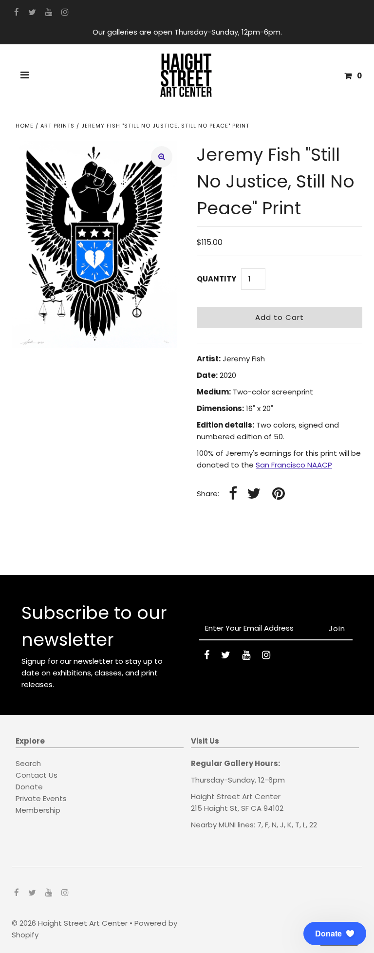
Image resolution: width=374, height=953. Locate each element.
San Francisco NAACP (294, 465)
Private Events (41, 798)
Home (25, 126)
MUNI (227, 825)
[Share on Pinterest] (278, 494)
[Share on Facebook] (233, 494)
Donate (29, 787)
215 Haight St (214, 808)
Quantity (216, 279)
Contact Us (36, 775)
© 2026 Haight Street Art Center (70, 923)
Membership (38, 810)
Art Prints (57, 126)
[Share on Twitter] (254, 494)
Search (28, 763)
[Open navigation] (25, 76)
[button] (334, 933)
